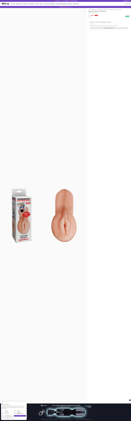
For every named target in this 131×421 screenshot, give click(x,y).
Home (89, 9)
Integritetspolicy (23, 402)
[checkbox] (3, 411)
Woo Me (5, 4)
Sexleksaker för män (94, 9)
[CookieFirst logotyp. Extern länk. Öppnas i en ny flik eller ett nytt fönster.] (2, 403)
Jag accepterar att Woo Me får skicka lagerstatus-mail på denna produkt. (103, 25)
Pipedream (90, 12)
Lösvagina (95, 12)
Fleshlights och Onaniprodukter (103, 9)
